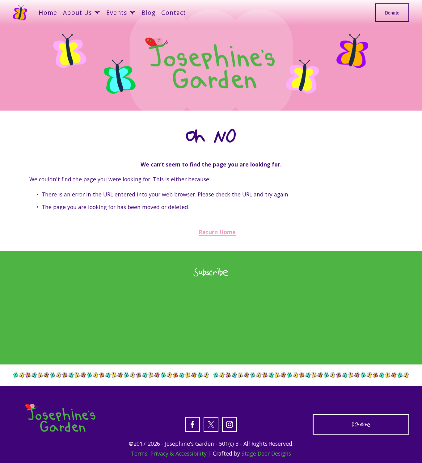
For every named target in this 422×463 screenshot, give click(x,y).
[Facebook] (192, 424)
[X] (211, 424)
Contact (173, 12)
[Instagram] (229, 424)
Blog (148, 12)
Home (48, 12)
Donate (392, 13)
